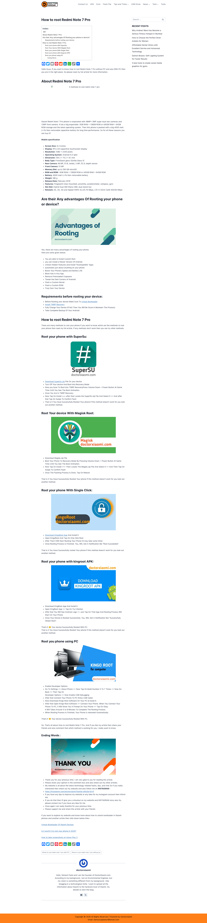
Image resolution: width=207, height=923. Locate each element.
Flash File (107, 4)
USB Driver (136, 4)
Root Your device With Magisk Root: (57, 48)
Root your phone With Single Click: (57, 50)
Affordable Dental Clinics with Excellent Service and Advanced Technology (146, 48)
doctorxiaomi (83, 870)
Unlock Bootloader (89, 302)
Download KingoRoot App (56, 535)
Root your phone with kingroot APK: (57, 53)
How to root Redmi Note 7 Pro (54, 43)
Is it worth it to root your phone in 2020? (58, 831)
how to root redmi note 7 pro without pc (86, 852)
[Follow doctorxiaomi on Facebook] (81, 895)
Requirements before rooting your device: (59, 40)
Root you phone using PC (54, 55)
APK (92, 4)
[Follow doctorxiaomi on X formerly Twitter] (85, 895)
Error (98, 4)
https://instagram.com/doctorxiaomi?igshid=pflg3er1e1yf (69, 791)
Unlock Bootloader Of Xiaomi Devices (57, 825)
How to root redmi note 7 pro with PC (55, 852)
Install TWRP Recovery (54, 304)
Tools (163, 4)
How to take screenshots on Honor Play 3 (59, 837)
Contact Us (83, 4)
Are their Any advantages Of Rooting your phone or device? (66, 37)
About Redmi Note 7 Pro (52, 35)
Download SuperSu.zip (55, 381)
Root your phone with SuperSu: (56, 45)
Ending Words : (52, 58)
